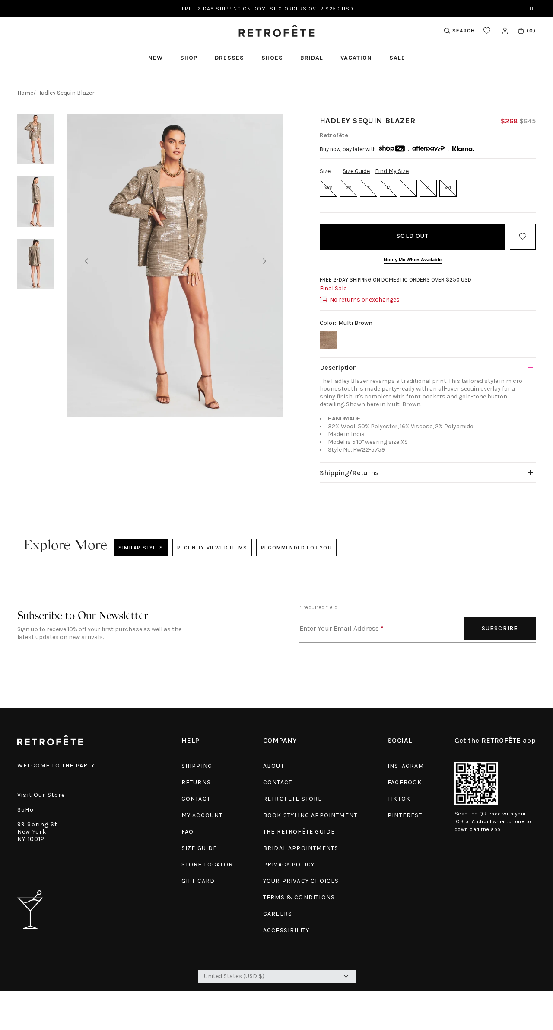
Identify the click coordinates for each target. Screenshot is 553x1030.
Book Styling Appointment (310, 815)
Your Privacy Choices (301, 881)
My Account (202, 815)
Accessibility (286, 930)
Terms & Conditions (299, 897)
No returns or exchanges (365, 299)
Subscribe (500, 628)
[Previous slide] (86, 261)
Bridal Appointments (300, 848)
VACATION (356, 57)
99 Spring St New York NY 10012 (37, 832)
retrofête (334, 135)
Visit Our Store (41, 795)
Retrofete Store (292, 798)
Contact (195, 798)
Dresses (229, 57)
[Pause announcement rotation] (531, 8)
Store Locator (207, 864)
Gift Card (198, 881)
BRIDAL (311, 57)
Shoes (272, 57)
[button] (526, 30)
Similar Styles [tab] (140, 548)
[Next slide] (264, 261)
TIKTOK (399, 798)
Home (25, 92)
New (155, 57)
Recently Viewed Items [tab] (212, 548)
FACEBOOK (405, 782)
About (273, 766)
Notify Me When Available (413, 259)
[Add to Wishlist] (523, 237)
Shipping (196, 766)
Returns (196, 782)
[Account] (505, 30)
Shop (188, 57)
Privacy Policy (289, 864)
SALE (397, 57)
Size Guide (356, 171)
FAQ (187, 831)
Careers (277, 914)
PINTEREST (405, 815)
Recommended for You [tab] (296, 548)
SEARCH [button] (463, 31)
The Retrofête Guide (299, 831)
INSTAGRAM (406, 766)
